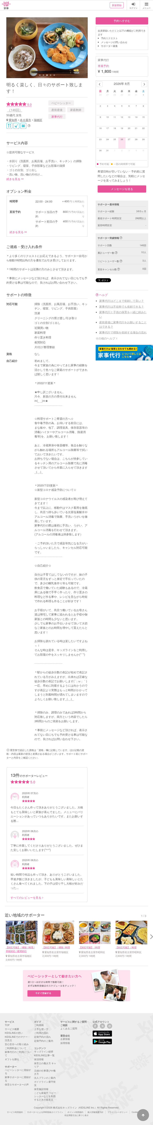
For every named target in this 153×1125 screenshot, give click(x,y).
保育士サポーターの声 (17, 1084)
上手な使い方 (41, 1029)
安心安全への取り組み (17, 1044)
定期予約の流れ (42, 1036)
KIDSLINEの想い (14, 1032)
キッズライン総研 (43, 1051)
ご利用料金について (15, 1048)
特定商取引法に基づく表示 (76, 1115)
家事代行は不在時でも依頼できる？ (121, 306)
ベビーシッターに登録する (18, 1071)
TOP (7, 1025)
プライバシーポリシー (118, 1112)
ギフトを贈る (12, 1059)
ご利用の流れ (41, 1032)
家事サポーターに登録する (18, 1078)
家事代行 (57, 116)
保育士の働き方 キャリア (45, 1064)
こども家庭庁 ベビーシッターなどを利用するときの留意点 (45, 1096)
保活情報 (39, 1059)
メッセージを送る (122, 189)
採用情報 (65, 1043)
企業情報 (65, 1039)
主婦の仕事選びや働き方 (45, 1072)
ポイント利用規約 (75, 1112)
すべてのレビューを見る (26, 897)
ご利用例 (39, 1025)
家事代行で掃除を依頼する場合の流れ (123, 332)
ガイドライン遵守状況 (45, 1083)
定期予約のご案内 (43, 1040)
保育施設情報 (41, 1089)
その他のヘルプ (105, 338)
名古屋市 (25, 120)
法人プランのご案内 (45, 1077)
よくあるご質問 (68, 1028)
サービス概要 (12, 1029)
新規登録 (117, 5)
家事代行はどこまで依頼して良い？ (121, 301)
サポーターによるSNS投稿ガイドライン (45, 1112)
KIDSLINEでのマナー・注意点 (17, 1038)
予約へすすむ (122, 21)
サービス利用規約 (15, 1112)
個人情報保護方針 (95, 1112)
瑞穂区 (38, 120)
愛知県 (13, 120)
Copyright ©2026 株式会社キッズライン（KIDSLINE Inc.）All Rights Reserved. (76, 1107)
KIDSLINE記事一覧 (44, 1055)
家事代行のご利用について (18, 1053)
